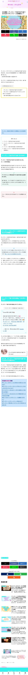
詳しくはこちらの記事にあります (13, 254)
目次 (12, 138)
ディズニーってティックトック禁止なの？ (13, 401)
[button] (22, 35)
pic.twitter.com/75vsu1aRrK (9, 325)
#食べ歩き (19, 321)
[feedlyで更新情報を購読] (20, 574)
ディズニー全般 (5, 557)
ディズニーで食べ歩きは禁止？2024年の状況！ (13, 146)
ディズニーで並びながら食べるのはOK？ (12, 141)
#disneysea (14, 321)
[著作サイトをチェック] (7, 574)
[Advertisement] (14, 54)
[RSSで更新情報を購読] (14, 577)
